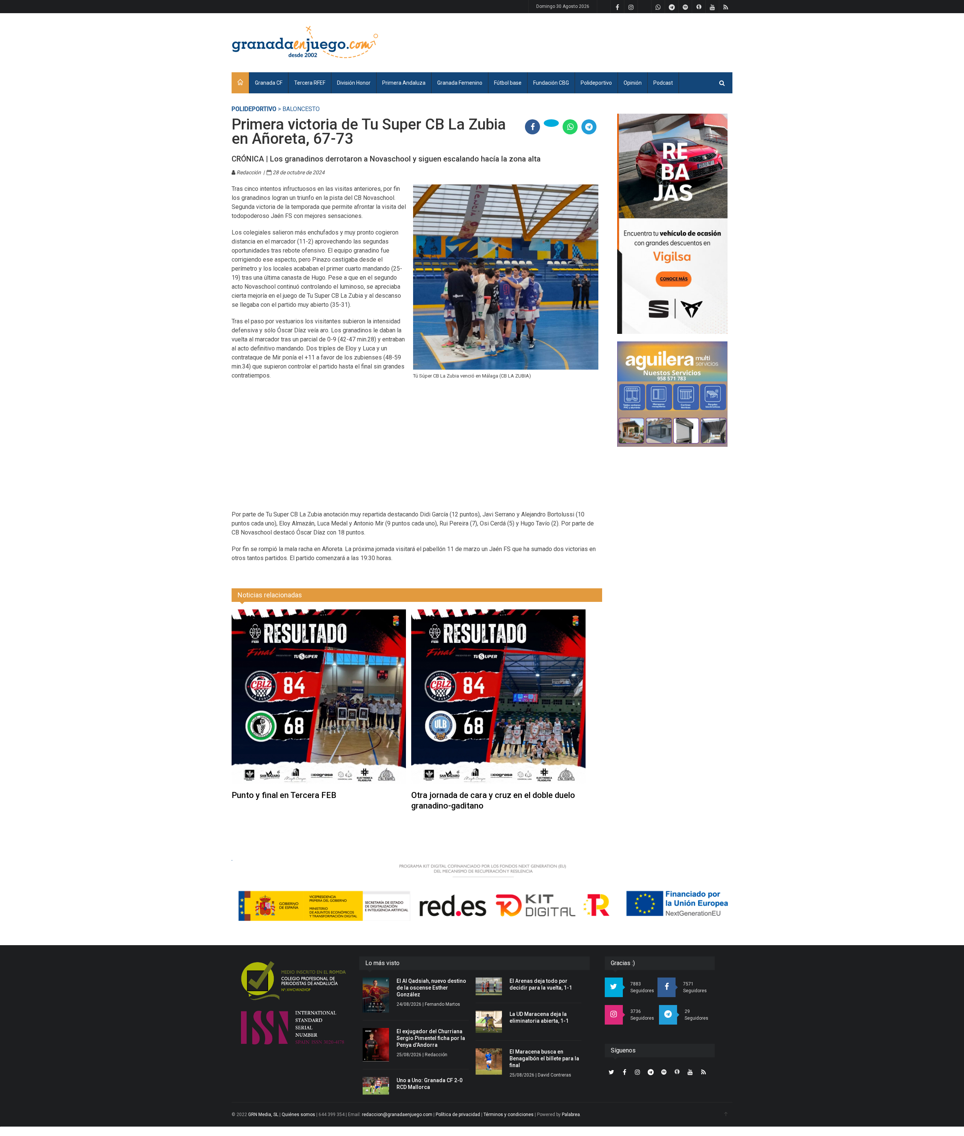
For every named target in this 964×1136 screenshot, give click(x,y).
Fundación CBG (551, 83)
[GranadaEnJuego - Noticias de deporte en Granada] (305, 41)
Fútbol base (508, 83)
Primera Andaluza (404, 83)
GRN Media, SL (263, 1114)
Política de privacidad (458, 1114)
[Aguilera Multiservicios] (672, 394)
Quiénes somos (298, 1114)
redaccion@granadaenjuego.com (397, 1114)
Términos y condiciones (509, 1114)
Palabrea (571, 1114)
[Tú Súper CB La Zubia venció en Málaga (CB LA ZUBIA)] (505, 277)
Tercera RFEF (309, 83)
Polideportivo (596, 83)
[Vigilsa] (672, 224)
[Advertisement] (595, 41)
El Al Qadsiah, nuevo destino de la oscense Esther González (431, 987)
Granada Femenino (459, 83)
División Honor (354, 83)
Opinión (633, 83)
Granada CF (268, 83)
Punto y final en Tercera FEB (284, 795)
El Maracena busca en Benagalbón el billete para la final (544, 1058)
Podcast (663, 83)
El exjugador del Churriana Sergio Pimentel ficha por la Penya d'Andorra (431, 1038)
